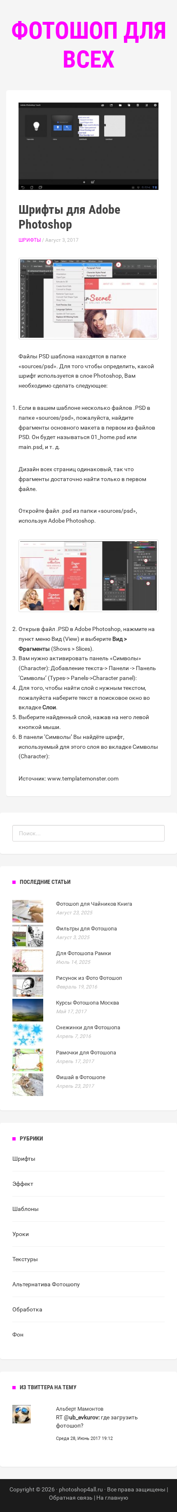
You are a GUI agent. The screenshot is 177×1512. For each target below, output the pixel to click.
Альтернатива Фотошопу (46, 1284)
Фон (17, 1334)
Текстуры (25, 1259)
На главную (112, 1497)
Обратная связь (71, 1497)
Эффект (22, 1183)
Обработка (27, 1309)
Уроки (20, 1234)
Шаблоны (25, 1209)
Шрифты (30, 240)
